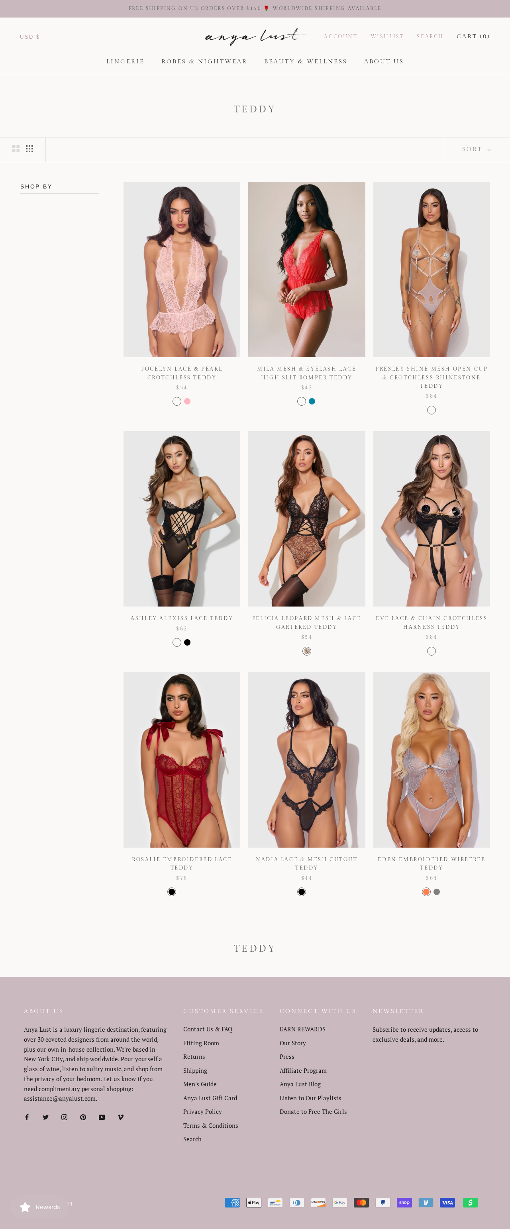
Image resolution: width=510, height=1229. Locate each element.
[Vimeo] (121, 1116)
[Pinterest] (83, 1116)
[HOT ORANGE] (312, 892)
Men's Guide (200, 1084)
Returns (194, 1056)
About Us (384, 61)
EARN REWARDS (303, 1029)
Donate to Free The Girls (313, 1111)
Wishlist (387, 36)
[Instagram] (64, 1116)
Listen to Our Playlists (310, 1098)
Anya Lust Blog (300, 1084)
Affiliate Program (303, 1070)
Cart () (473, 36)
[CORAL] (426, 892)
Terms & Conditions (210, 1125)
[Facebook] (27, 1116)
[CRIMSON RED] (301, 401)
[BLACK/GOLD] (431, 651)
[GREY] (437, 892)
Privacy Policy (202, 1111)
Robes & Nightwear (204, 61)
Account (340, 36)
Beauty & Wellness (305, 61)
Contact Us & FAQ (207, 1029)
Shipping (195, 1070)
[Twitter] (46, 1116)
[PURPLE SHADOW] (182, 892)
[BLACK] (187, 642)
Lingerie (125, 61)
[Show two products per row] (16, 148)
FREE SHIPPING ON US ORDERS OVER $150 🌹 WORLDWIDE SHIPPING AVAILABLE (255, 8)
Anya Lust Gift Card (210, 1098)
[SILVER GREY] (431, 410)
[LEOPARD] (307, 651)
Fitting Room (201, 1043)
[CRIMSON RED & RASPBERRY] (177, 401)
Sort (473, 149)
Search (430, 36)
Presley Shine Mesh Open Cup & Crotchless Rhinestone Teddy (431, 377)
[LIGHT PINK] (187, 401)
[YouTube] (102, 1116)
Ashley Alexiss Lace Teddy (182, 618)
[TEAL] (312, 401)
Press (287, 1056)
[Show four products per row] (29, 148)
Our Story (293, 1043)
